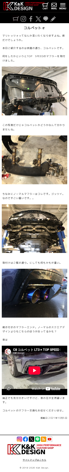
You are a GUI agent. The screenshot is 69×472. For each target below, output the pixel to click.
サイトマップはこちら (34, 459)
